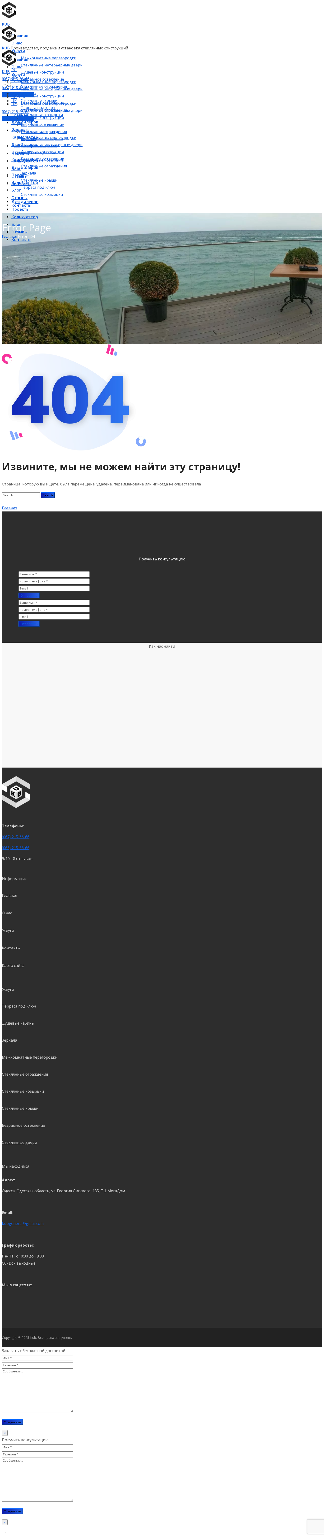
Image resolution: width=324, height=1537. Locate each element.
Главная (9, 895)
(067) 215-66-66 (15, 836)
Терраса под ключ (19, 1006)
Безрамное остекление (23, 1125)
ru (9, 82)
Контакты (11, 948)
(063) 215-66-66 (15, 847)
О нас (7, 913)
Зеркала (9, 1040)
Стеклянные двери (19, 1142)
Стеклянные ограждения (25, 1074)
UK (14, 103)
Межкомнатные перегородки (29, 1057)
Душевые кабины (18, 1023)
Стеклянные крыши (20, 1108)
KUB (6, 24)
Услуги (8, 930)
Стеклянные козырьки (23, 1091)
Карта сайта (13, 965)
